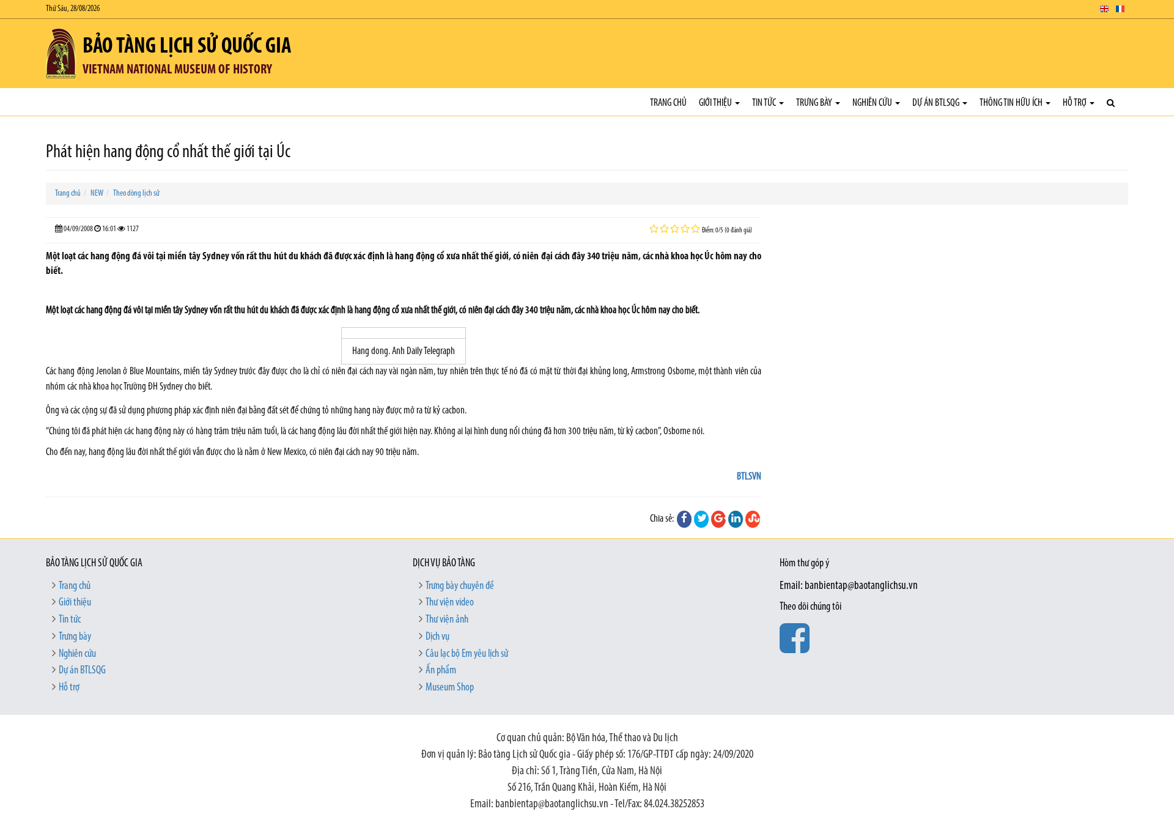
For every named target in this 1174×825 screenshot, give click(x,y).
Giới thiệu (716, 103)
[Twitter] (701, 519)
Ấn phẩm (441, 670)
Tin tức (765, 103)
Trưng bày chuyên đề (460, 586)
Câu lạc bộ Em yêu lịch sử (467, 654)
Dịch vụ (437, 637)
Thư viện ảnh (447, 620)
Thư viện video (450, 603)
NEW (96, 193)
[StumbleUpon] (752, 519)
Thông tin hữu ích (1012, 103)
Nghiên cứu (873, 103)
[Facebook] (684, 519)
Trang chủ (668, 103)
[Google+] (718, 519)
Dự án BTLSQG (936, 103)
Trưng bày (815, 103)
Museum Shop (450, 688)
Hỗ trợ (1075, 103)
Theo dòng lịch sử (136, 193)
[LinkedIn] (735, 519)
